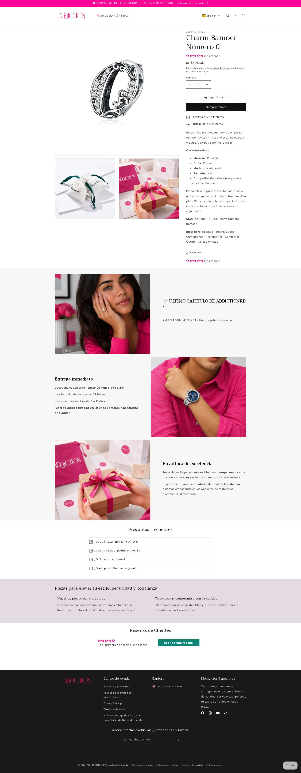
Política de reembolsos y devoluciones (118, 695)
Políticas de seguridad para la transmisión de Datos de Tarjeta (123, 717)
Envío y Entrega (112, 703)
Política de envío (214, 765)
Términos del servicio (192, 765)
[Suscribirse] (178, 740)
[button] (113, 15)
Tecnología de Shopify (117, 765)
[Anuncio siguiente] (245, 3)
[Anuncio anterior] (56, 3)
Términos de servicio (116, 709)
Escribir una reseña (178, 643)
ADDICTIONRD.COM (96, 765)
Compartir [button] (196, 252)
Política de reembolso (142, 765)
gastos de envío (220, 68)
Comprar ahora (216, 107)
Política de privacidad (116, 686)
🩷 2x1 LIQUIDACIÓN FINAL (168, 686)
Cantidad (191, 77)
